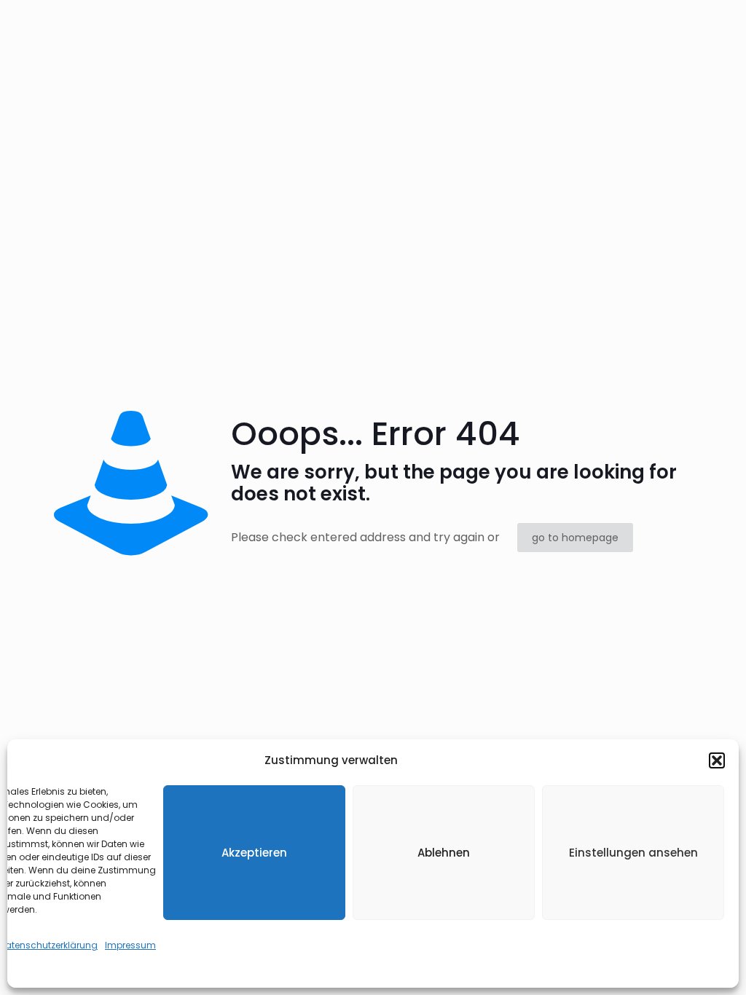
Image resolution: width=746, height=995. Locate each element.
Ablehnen (443, 852)
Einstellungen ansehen (633, 852)
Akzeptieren (254, 852)
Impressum (130, 945)
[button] (717, 760)
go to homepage (575, 537)
